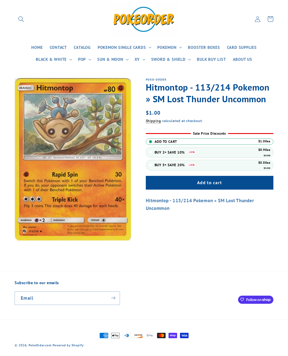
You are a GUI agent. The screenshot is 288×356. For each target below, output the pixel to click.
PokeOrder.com (40, 345)
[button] (21, 19)
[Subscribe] (113, 298)
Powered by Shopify (68, 345)
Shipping (153, 120)
